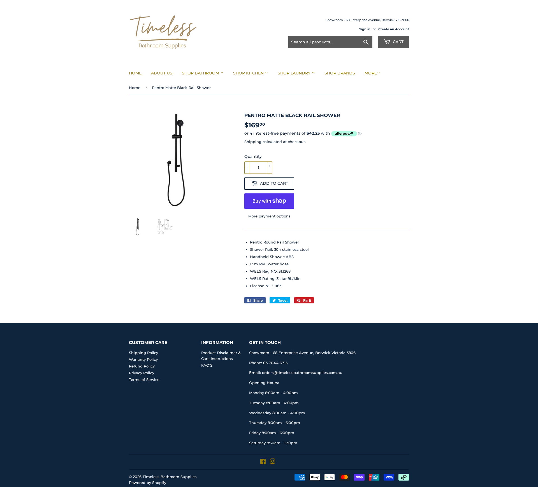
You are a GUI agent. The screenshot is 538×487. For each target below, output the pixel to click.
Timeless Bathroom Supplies (170, 476)
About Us (161, 73)
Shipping (252, 141)
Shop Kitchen (249, 73)
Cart (398, 41)
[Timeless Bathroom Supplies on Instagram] (272, 462)
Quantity (253, 156)
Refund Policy (142, 366)
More (371, 73)
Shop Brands (339, 73)
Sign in (364, 29)
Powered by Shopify (147, 482)
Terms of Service (144, 379)
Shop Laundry (295, 73)
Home (135, 73)
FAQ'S (206, 365)
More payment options (269, 216)
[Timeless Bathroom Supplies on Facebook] (263, 462)
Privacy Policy (141, 373)
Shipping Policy (143, 352)
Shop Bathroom (201, 73)
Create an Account (393, 29)
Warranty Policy (143, 359)
